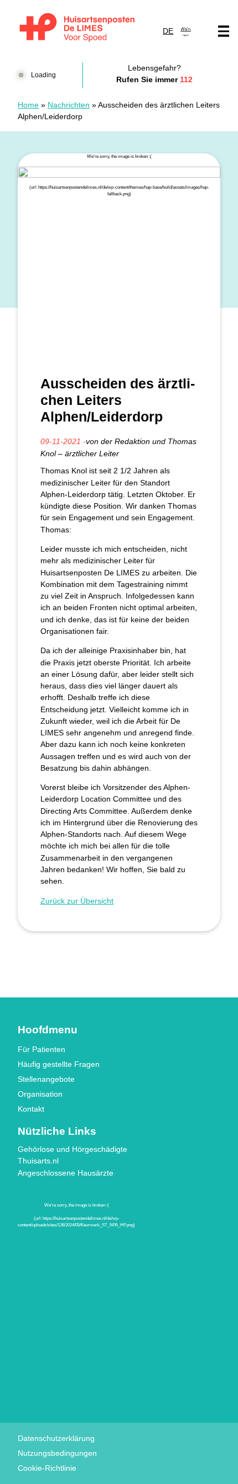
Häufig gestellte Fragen (59, 1064)
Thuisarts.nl (38, 1160)
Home (28, 104)
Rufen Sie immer (154, 79)
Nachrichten (69, 104)
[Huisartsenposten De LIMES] (77, 28)
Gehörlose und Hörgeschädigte (72, 1149)
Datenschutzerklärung (56, 1438)
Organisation (40, 1094)
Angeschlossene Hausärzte (65, 1172)
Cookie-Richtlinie (47, 1468)
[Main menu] (223, 31)
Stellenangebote (46, 1079)
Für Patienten (41, 1049)
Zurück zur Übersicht (76, 900)
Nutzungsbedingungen (57, 1453)
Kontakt (31, 1108)
